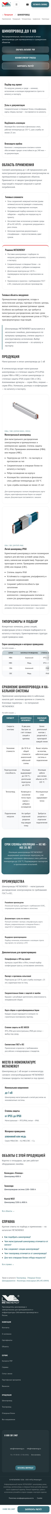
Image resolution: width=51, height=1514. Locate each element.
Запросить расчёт (25, 66)
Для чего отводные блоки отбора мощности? (25, 1257)
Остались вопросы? (25, 1468)
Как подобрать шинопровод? (17, 1237)
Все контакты (36, 1455)
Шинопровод (7, 1400)
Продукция (16, 19)
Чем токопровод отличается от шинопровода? (25, 1253)
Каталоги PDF (7, 1361)
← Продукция (7, 15)
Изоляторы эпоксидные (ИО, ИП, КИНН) (33, 1281)
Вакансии (5, 1386)
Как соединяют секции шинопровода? (21, 1249)
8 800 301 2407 (11, 1435)
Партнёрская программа (11, 1380)
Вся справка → (8, 1264)
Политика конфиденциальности (21, 1498)
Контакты (5, 1327)
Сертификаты (7, 1340)
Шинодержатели (8, 1281)
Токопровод (21, 1278)
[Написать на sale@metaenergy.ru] (27, 4)
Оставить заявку (40, 4)
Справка (5, 1367)
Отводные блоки (34, 1278)
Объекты (5, 1346)
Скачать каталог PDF (25, 49)
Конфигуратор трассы (25, 57)
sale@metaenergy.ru (17, 1448)
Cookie (39, 1498)
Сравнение (36, 19)
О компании (6, 1334)
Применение (6, 19)
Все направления (8, 1419)
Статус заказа (7, 1373)
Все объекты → (8, 1211)
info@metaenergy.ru (34, 1448)
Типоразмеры (26, 19)
